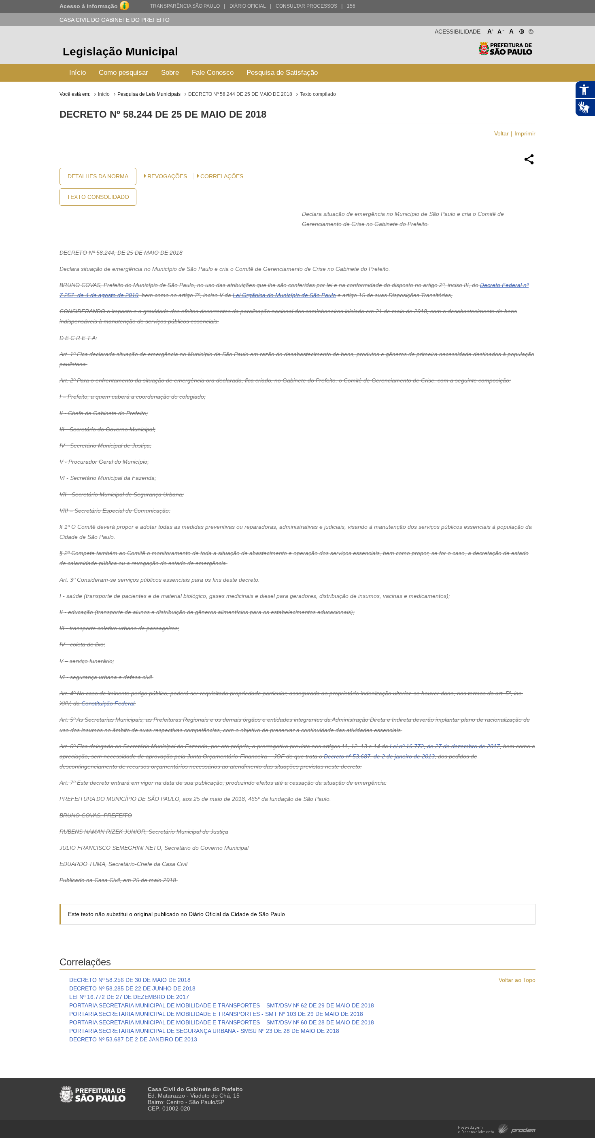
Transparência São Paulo (185, 6)
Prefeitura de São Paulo (505, 53)
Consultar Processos (306, 6)
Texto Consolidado (98, 197)
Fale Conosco (213, 72)
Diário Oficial (248, 6)
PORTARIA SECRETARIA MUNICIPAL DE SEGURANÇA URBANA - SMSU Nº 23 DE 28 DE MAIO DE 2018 (204, 1031)
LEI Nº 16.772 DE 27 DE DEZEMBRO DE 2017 (129, 997)
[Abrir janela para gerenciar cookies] (530, 30)
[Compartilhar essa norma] (529, 163)
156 (351, 6)
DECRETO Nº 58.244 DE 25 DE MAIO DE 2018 (240, 94)
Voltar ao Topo (517, 980)
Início (77, 72)
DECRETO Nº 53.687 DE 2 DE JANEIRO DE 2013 (133, 1039)
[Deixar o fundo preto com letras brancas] (521, 30)
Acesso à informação (89, 6)
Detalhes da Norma (98, 176)
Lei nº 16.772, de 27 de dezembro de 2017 (445, 746)
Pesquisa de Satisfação (282, 72)
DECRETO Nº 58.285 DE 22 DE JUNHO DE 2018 (132, 988)
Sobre (170, 72)
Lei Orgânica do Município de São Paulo (284, 295)
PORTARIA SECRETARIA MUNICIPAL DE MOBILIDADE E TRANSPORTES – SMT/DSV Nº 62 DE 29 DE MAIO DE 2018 (221, 1005)
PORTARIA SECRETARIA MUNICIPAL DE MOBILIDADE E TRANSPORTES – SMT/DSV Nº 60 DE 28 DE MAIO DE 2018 (221, 1022)
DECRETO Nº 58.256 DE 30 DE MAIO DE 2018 (130, 980)
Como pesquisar (123, 72)
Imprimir (525, 133)
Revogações (167, 176)
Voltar (501, 133)
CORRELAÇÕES (221, 176)
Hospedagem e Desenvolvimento (497, 1128)
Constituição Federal (107, 703)
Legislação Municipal (120, 51)
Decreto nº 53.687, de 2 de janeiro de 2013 (379, 756)
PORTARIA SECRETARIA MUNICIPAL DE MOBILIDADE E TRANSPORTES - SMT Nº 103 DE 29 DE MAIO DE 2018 (216, 1014)
